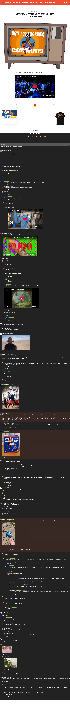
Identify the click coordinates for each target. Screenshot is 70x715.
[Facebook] (62, 2)
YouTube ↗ (34, 130)
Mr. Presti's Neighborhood (50, 2)
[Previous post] (16, 104)
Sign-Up (18, 2)
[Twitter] (64, 2)
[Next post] (54, 104)
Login (67, 2)
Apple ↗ (31, 130)
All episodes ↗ (38, 130)
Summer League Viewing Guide (27, 2)
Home (14, 2)
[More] (57, 2)
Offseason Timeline (39, 2)
